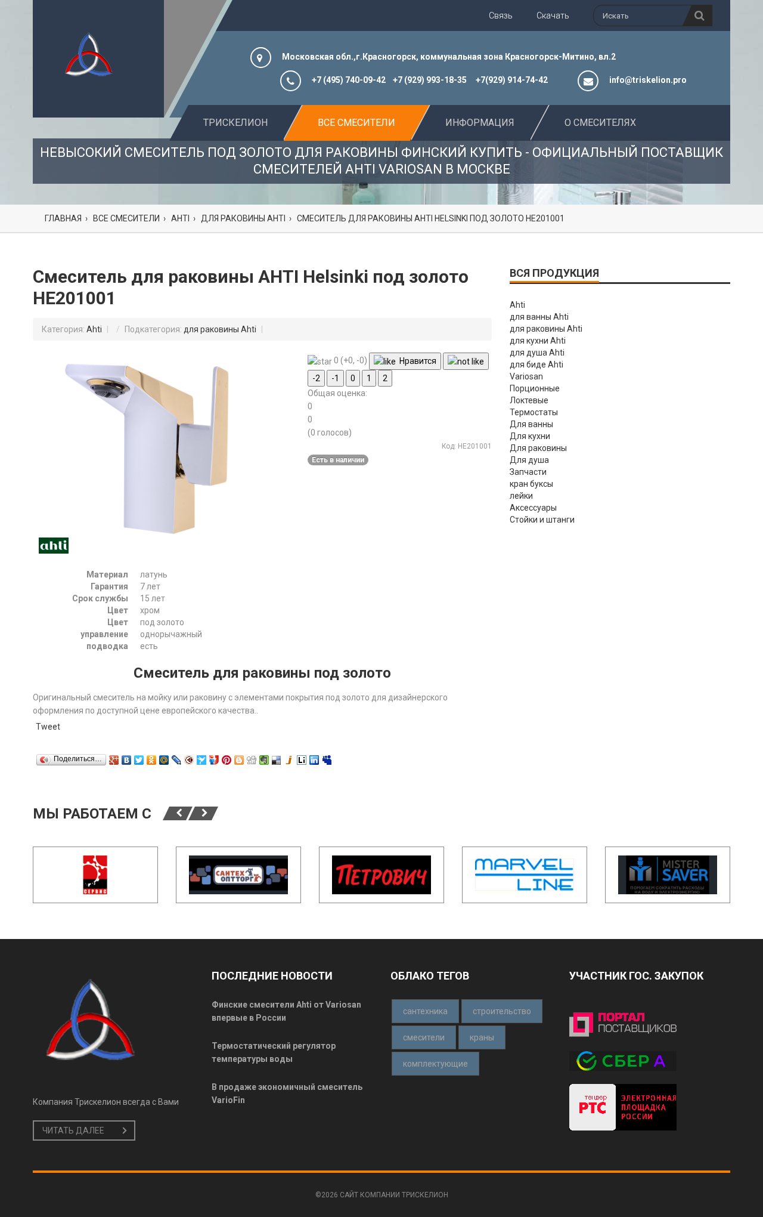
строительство (502, 1011)
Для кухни (530, 436)
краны (482, 1037)
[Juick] (289, 757)
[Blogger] (239, 757)
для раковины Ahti (220, 329)
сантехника (425, 1011)
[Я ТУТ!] (214, 757)
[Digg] (252, 757)
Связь (501, 15)
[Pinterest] (227, 757)
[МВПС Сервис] (95, 875)
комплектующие (435, 1063)
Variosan (526, 376)
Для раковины (538, 448)
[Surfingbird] (202, 757)
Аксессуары (533, 507)
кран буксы (531, 484)
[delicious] (277, 757)
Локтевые (529, 400)
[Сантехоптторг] (238, 875)
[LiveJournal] (176, 757)
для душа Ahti (537, 352)
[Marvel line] (524, 875)
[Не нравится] (466, 361)
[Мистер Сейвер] (667, 875)
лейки (521, 496)
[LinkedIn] (314, 757)
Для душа (529, 460)
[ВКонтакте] (126, 757)
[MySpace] (327, 757)
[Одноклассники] (151, 757)
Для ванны (531, 424)
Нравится (416, 361)
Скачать (552, 15)
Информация (479, 122)
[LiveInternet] (302, 757)
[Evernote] (264, 757)
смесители (424, 1037)
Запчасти (528, 472)
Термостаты (534, 412)
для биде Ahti (536, 364)
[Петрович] (381, 875)
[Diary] (189, 757)
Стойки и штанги (542, 519)
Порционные (535, 388)
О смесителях (600, 122)
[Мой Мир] (164, 757)
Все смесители (356, 122)
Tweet (48, 726)
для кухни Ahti (538, 340)
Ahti (94, 329)
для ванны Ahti (539, 317)
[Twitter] (139, 757)
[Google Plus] (114, 757)
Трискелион (235, 122)
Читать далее (73, 1130)
